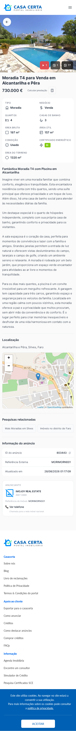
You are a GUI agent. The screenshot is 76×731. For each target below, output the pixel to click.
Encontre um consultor (17, 668)
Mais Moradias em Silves (19, 428)
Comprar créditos (13, 638)
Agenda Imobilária (14, 660)
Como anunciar (12, 615)
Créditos (8, 623)
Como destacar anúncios (18, 630)
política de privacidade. (40, 708)
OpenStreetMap (54, 407)
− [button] (9, 365)
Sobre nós (9, 563)
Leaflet (40, 407)
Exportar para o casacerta (18, 608)
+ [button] (9, 357)
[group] (38, 43)
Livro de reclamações (15, 578)
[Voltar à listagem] (7, 22)
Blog (6, 571)
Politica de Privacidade (16, 586)
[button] (2, 68)
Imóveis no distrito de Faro (55, 428)
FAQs (7, 645)
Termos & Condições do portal (21, 593)
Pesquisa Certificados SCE (18, 683)
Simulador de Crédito (16, 675)
